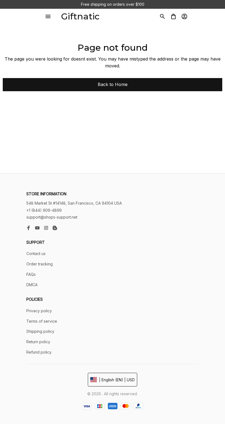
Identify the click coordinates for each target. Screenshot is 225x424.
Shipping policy (40, 331)
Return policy (38, 341)
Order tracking (39, 264)
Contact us (36, 253)
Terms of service (41, 321)
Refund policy (39, 352)
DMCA (32, 284)
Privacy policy (39, 310)
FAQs (31, 274)
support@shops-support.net (51, 217)
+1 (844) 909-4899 (44, 210)
